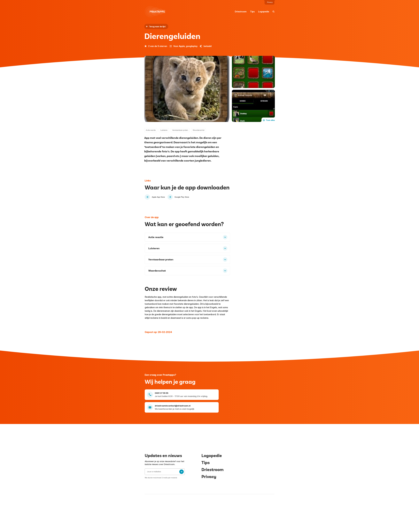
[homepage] (156, 11)
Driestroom (241, 11)
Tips (252, 11)
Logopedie (263, 11)
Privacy (270, 2)
